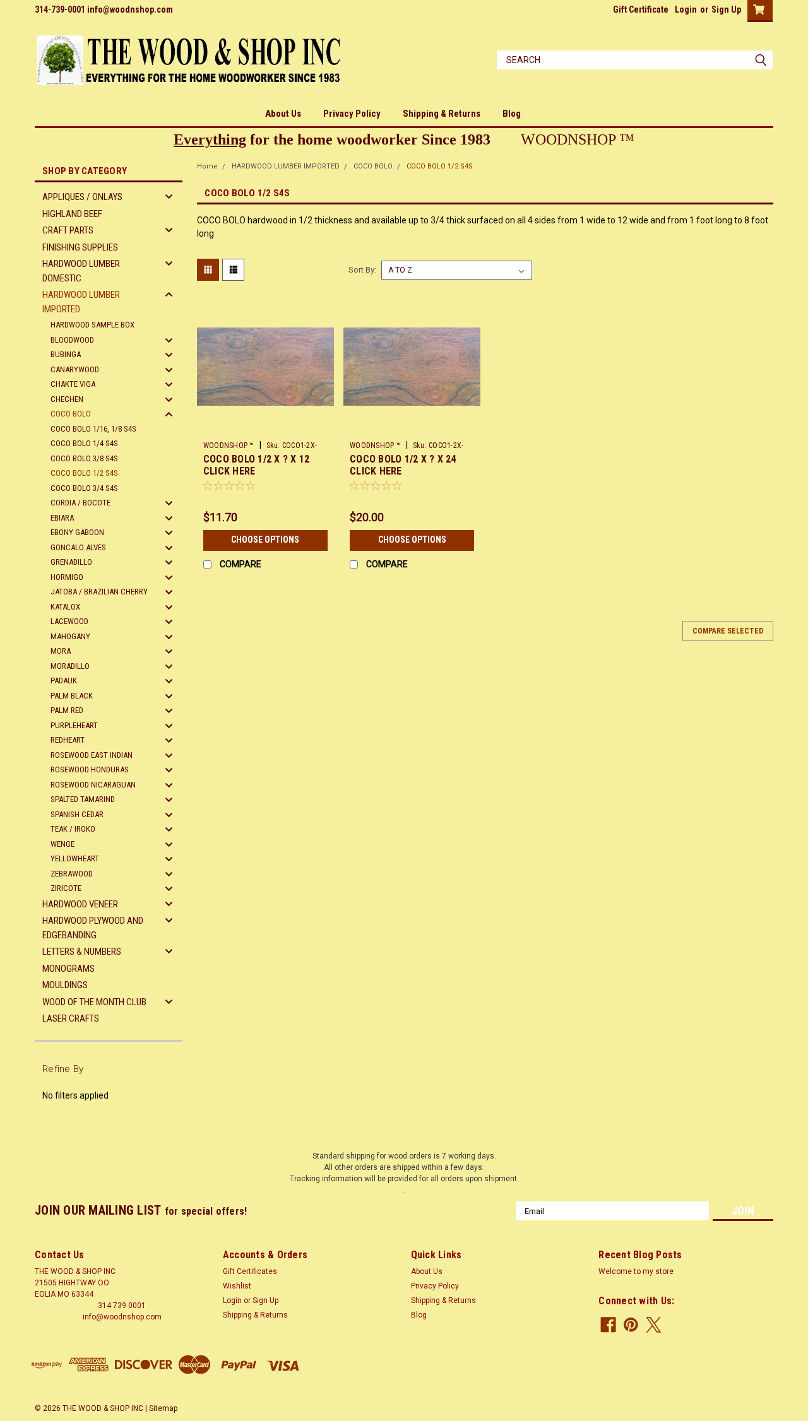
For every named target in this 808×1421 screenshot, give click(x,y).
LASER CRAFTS (70, 1018)
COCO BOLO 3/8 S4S (84, 458)
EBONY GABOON (77, 532)
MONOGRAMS (68, 968)
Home (207, 166)
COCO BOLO (70, 413)
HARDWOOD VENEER (80, 904)
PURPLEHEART (74, 725)
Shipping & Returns (441, 113)
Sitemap (163, 1408)
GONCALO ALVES (78, 547)
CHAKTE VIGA (72, 384)
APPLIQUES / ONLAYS (82, 197)
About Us (283, 113)
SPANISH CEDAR (77, 814)
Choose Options (265, 539)
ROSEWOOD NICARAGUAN (93, 784)
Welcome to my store (636, 1271)
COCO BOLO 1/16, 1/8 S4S (93, 428)
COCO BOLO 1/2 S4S (84, 473)
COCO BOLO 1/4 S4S (84, 443)
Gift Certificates (250, 1271)
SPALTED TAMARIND (82, 799)
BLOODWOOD (72, 340)
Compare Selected (727, 631)
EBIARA (62, 517)
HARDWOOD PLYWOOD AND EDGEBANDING (92, 928)
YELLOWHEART (74, 858)
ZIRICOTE (65, 888)
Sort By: (362, 269)
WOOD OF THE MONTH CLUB (94, 1002)
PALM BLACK (71, 695)
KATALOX (65, 606)
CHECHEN (66, 399)
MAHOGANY (70, 636)
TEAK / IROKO (72, 829)
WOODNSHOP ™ (228, 445)
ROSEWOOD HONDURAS (89, 769)
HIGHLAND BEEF (72, 214)
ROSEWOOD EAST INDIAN (91, 755)
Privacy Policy (352, 113)
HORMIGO (66, 577)
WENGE (62, 844)
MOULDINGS (65, 985)
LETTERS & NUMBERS (81, 951)
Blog (511, 113)
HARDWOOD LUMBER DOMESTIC (81, 271)
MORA (60, 651)
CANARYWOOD (74, 369)
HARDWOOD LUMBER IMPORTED (81, 302)
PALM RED (66, 710)
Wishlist (237, 1286)
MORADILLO (70, 666)
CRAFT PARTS (67, 230)
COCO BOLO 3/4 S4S (84, 488)
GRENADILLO (71, 562)
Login (686, 9)
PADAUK (63, 680)
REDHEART (67, 740)
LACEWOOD (69, 621)
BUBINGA (65, 354)
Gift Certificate (640, 9)
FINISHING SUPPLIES (80, 247)
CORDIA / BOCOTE (80, 502)
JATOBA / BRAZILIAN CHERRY (99, 591)
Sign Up (726, 9)
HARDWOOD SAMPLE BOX (92, 324)
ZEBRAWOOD (71, 873)
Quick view (265, 426)
